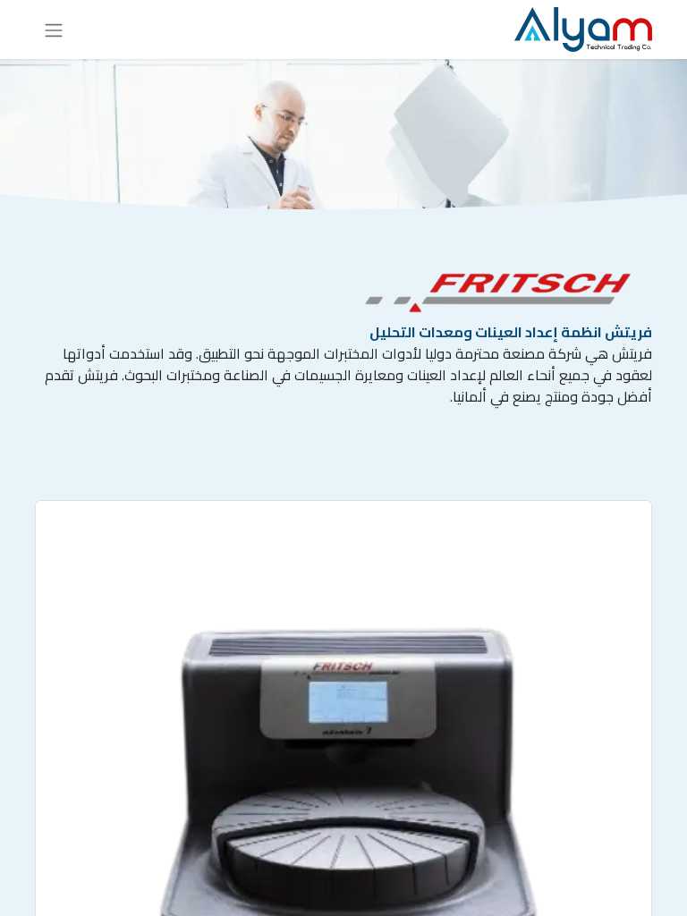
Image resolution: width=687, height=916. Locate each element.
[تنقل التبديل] (53, 29)
